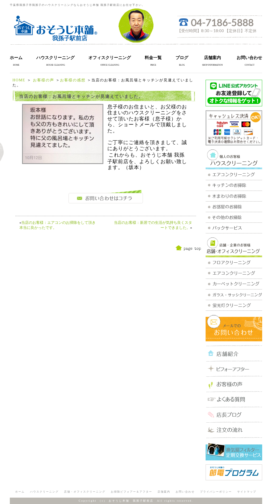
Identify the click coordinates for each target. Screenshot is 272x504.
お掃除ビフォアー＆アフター (131, 491)
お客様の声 (43, 80)
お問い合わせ (249, 57)
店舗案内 (212, 57)
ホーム (16, 57)
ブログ (182, 57)
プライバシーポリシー (216, 491)
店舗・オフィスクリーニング (84, 491)
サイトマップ (246, 491)
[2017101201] (62, 162)
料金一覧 (153, 57)
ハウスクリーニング (55, 57)
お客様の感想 (73, 80)
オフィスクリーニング (109, 57)
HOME (19, 80)
